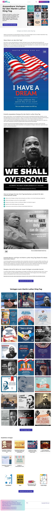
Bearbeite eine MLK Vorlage (10, 24)
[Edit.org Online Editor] (6, 2)
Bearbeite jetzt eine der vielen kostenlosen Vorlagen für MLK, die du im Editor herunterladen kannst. (24, 276)
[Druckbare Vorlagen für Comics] (43, 479)
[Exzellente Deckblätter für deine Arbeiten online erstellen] (8, 479)
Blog (27, 502)
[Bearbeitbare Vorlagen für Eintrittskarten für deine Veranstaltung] (32, 482)
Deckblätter (8, 485)
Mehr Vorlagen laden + (26, 429)
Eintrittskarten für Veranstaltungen (32, 485)
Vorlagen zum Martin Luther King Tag (26, 30)
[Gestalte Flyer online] (20, 479)
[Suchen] (36, 2)
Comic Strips (44, 485)
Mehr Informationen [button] (6, 505)
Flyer (20, 485)
